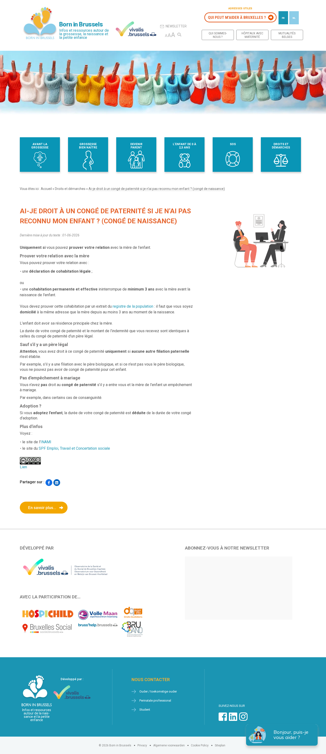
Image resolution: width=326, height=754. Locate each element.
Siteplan (220, 745)
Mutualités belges (287, 35)
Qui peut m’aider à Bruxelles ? (237, 17)
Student (144, 709)
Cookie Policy (200, 745)
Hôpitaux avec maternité (252, 35)
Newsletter (176, 26)
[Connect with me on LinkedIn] (233, 719)
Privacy (142, 745)
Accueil (46, 189)
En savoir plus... (42, 507)
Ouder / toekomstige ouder (158, 691)
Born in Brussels (81, 24)
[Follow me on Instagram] (243, 719)
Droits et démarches (70, 189)
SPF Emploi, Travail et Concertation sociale (74, 448)
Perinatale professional (155, 700)
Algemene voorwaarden (169, 745)
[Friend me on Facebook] (223, 719)
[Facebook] (48, 482)
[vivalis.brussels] (136, 28)
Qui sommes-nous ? (218, 35)
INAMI (46, 442)
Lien (23, 467)
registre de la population (133, 306)
